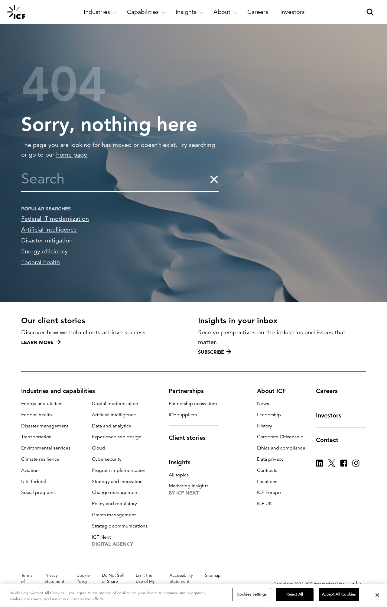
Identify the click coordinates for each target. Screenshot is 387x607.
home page (71, 154)
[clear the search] (214, 179)
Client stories (187, 437)
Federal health (40, 262)
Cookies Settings (252, 594)
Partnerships (186, 390)
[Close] (377, 595)
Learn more (37, 342)
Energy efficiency (44, 251)
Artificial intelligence (49, 229)
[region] (193, 595)
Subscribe (211, 352)
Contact (327, 439)
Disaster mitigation (47, 240)
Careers (327, 390)
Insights (179, 462)
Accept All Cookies (339, 594)
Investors (328, 415)
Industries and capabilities (58, 390)
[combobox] (115, 179)
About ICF (271, 390)
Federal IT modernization (55, 218)
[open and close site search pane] (370, 12)
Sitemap (213, 575)
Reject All (294, 594)
